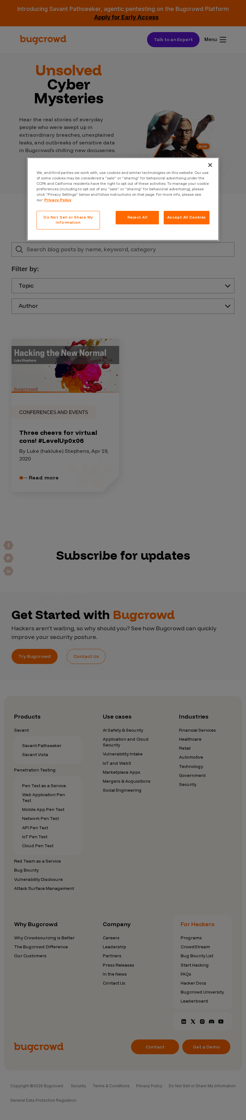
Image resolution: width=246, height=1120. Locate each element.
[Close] (210, 165)
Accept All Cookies (186, 217)
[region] (123, 199)
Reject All (137, 217)
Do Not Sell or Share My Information (68, 220)
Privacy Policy (57, 200)
